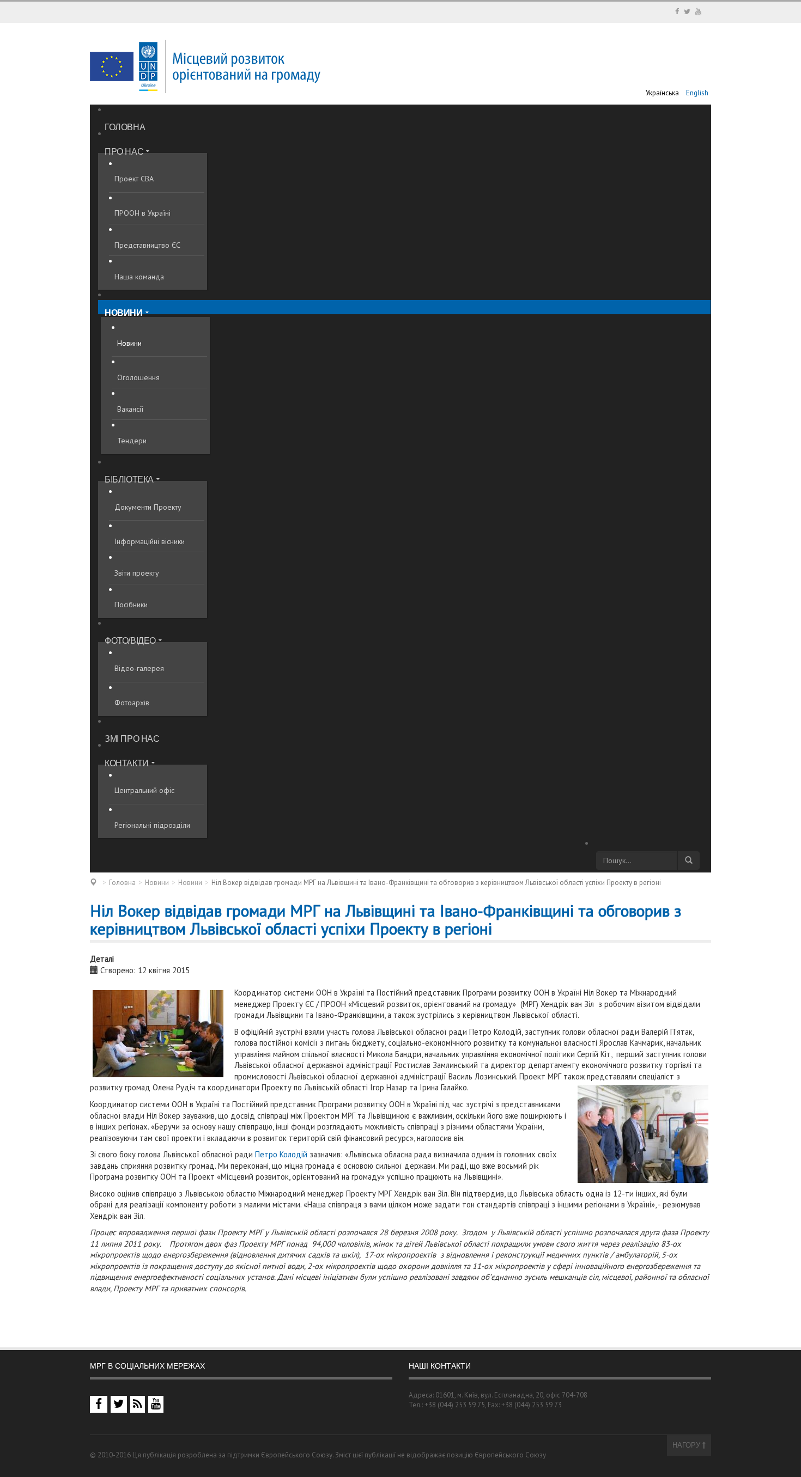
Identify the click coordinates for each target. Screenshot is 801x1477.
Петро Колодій (281, 1154)
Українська (663, 92)
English (697, 92)
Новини (157, 882)
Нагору (687, 1445)
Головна (122, 882)
